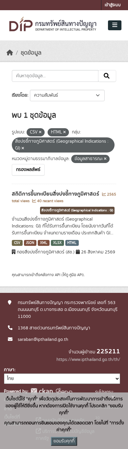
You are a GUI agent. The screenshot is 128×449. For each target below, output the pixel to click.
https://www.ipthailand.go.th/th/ (88, 359)
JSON (30, 243)
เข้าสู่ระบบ (113, 5)
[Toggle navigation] (114, 25)
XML (43, 243)
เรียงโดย (19, 95)
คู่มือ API (76, 275)
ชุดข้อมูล (31, 53)
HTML (71, 243)
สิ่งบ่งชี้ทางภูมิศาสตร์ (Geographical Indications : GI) (77, 210)
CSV (17, 243)
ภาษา (9, 369)
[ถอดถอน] (40, 132)
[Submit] (107, 76)
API (57, 275)
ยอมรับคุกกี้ (64, 441)
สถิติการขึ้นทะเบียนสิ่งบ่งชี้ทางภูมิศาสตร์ (56, 194)
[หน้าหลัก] (10, 53)
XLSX (57, 243)
